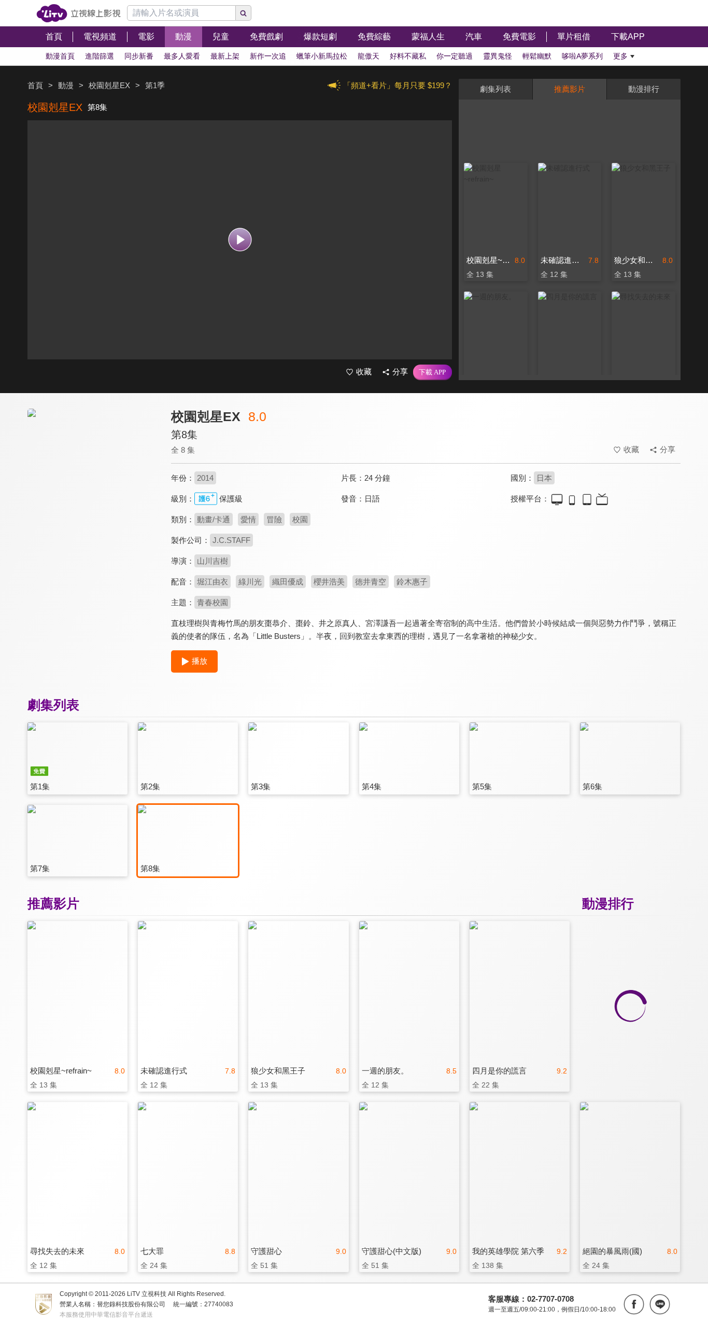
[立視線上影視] (78, 13)
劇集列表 (495, 89)
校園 (300, 519)
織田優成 (287, 581)
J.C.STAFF (231, 540)
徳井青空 (370, 581)
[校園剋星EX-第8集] (92, 501)
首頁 (35, 85)
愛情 (248, 519)
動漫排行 (643, 89)
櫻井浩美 (329, 581)
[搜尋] (243, 13)
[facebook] (634, 1304)
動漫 (66, 85)
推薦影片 (569, 89)
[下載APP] (432, 372)
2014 (205, 477)
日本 (544, 477)
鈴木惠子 (412, 581)
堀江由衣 (212, 581)
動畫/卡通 (213, 519)
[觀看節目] (239, 240)
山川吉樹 (212, 560)
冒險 (274, 519)
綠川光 (250, 581)
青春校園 (212, 602)
